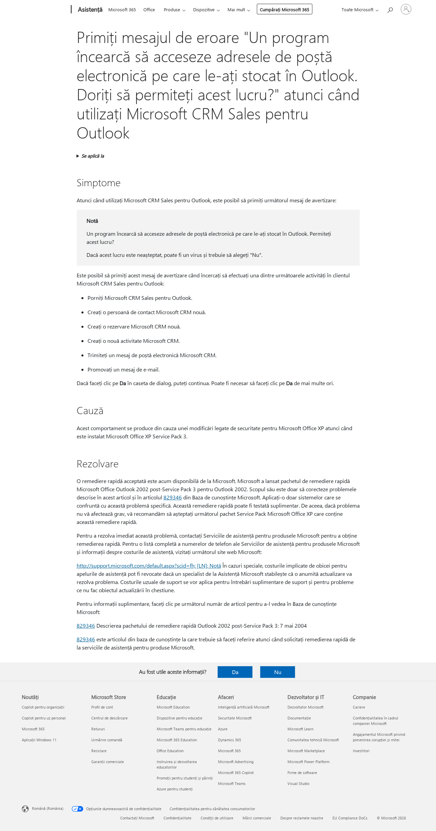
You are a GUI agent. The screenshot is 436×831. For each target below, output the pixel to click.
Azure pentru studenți (175, 788)
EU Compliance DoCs (350, 817)
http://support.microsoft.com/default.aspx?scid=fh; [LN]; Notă (149, 565)
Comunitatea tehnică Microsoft (313, 739)
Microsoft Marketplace (306, 750)
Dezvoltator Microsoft (305, 707)
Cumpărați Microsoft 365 (284, 9)
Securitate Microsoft (235, 717)
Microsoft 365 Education (177, 739)
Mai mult (236, 9)
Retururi (98, 728)
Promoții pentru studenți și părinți (185, 778)
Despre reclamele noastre (301, 817)
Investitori (361, 750)
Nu (277, 671)
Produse (172, 9)
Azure (223, 728)
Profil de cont (102, 707)
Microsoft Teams (232, 783)
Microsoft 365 (122, 9)
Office (149, 9)
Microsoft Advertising (235, 761)
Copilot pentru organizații (43, 707)
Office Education (170, 750)
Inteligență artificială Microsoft (243, 707)
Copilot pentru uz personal (44, 717)
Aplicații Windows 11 (39, 739)
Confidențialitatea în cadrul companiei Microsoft (375, 720)
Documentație (299, 717)
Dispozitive (204, 9)
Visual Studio (298, 783)
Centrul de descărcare (109, 717)
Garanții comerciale (107, 761)
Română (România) (47, 808)
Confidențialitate (177, 817)
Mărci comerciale (257, 817)
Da (235, 671)
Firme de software (302, 772)
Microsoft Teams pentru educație (184, 728)
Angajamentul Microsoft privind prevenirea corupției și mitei (379, 737)
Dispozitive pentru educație (179, 717)
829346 (173, 497)
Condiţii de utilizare (217, 817)
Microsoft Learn (300, 728)
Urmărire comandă (106, 739)
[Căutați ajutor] (390, 8)
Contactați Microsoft (137, 817)
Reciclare (99, 750)
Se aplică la (92, 155)
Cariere (359, 707)
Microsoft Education (173, 707)
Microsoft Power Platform (308, 761)
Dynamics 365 (229, 739)
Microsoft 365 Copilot (236, 772)
